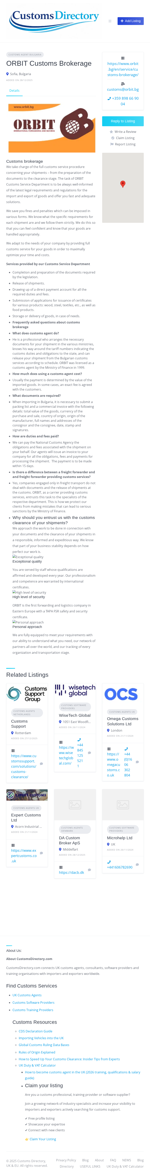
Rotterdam (23, 733)
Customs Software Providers (33, 1002)
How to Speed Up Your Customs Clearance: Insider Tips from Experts (69, 1059)
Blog (85, 1160)
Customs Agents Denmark (72, 829)
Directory (67, 1166)
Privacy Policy (66, 1160)
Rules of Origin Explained (37, 1052)
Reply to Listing (123, 121)
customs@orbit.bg (123, 89)
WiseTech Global (75, 715)
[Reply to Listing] (41, 763)
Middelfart (70, 849)
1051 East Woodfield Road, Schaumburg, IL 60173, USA (77, 722)
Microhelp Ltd (119, 838)
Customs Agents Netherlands (24, 713)
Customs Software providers (73, 707)
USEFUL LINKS (90, 1166)
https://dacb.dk (71, 872)
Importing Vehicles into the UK (41, 1038)
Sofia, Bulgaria (20, 74)
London (116, 730)
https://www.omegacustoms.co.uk (113, 764)
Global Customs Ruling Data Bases (44, 1045)
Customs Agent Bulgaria (25, 54)
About (99, 1160)
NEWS (126, 1160)
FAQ (113, 1160)
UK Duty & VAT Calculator (37, 1065)
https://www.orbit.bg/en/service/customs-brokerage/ (122, 69)
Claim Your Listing (43, 1139)
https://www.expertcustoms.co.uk (24, 855)
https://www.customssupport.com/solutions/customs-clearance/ (23, 766)
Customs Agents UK (122, 711)
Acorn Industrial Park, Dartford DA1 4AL (29, 826)
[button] (123, 184)
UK (113, 844)
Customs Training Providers (32, 1010)
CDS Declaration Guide (35, 1031)
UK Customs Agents (27, 995)
